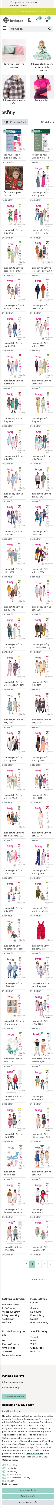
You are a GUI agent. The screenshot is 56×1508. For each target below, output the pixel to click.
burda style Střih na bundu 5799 (13, 344)
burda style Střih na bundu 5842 (41, 495)
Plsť (4, 1340)
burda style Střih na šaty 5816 (41, 420)
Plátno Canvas (10, 1344)
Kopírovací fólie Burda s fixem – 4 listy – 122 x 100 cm (41, 156)
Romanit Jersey (39, 1322)
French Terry (37, 1315)
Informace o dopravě (12, 1382)
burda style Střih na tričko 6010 (13, 872)
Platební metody (10, 1387)
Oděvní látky (37, 1348)
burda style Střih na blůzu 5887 (13, 570)
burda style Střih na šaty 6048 (41, 834)
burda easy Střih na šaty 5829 (13, 420)
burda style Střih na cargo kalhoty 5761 (13, 269)
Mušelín (6, 1322)
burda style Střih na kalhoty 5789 (41, 344)
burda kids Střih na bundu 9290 (13, 1098)
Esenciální (12, 1465)
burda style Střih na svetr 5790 (13, 382)
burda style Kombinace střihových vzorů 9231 (40, 1098)
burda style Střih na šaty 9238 (13, 909)
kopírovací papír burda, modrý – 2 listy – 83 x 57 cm (12, 156)
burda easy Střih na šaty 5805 (13, 495)
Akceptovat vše (28, 1490)
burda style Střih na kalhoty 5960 (13, 759)
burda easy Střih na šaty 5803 (13, 457)
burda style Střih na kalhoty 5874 (41, 570)
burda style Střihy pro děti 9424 (40, 947)
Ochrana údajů (9, 1460)
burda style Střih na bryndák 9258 (41, 1248)
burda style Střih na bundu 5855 (41, 533)
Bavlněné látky (10, 1304)
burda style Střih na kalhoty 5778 (41, 872)
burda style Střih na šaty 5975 (41, 721)
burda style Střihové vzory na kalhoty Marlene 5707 (14, 307)
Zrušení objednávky (14, 1397)
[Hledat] (49, 29)
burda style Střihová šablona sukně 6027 (14, 834)
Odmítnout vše (28, 1496)
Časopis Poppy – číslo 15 (12, 194)
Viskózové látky (11, 1312)
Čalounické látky (11, 1355)
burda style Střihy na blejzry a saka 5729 (40, 231)
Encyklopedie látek (12, 1411)
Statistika (12, 1468)
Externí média (14, 1475)
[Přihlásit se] (29, 20)
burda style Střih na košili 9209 (13, 984)
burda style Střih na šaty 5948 (13, 721)
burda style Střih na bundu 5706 (13, 608)
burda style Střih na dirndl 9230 (13, 1135)
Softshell (7, 1351)
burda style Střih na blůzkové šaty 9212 (41, 1135)
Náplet (34, 1319)
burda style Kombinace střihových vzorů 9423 (12, 1173)
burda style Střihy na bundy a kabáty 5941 (41, 646)
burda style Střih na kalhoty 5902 (13, 646)
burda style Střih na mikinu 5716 (41, 307)
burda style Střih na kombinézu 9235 (41, 909)
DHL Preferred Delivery (18, 1478)
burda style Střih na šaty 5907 (41, 683)
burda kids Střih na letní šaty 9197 (41, 984)
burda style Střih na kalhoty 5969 (41, 759)
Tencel (34, 1337)
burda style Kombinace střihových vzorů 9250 (40, 1211)
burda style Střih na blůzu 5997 (41, 796)
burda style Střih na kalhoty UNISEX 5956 (14, 683)
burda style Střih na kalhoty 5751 (41, 194)
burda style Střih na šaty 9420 (41, 1173)
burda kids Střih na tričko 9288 (13, 1248)
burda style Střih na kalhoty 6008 (13, 796)
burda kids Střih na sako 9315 (13, 1060)
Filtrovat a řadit (18, 122)
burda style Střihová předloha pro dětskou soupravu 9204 (14, 1022)
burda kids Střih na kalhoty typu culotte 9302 (41, 1060)
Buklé (33, 1340)
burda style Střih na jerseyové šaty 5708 (42, 269)
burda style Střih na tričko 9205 (41, 1022)
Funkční (10, 1481)
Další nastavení (10, 1484)
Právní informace (34, 1454)
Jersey (34, 1308)
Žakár (33, 1344)
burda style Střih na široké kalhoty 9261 (13, 1211)
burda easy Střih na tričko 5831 (13, 533)
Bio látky (35, 1351)
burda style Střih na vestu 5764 (41, 382)
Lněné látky (8, 1308)
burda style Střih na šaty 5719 (13, 231)
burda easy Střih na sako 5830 (41, 457)
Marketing (12, 1471)
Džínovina (36, 1312)
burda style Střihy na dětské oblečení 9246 (13, 947)
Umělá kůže (8, 1348)
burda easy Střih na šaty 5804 (41, 608)
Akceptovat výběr (28, 1502)
